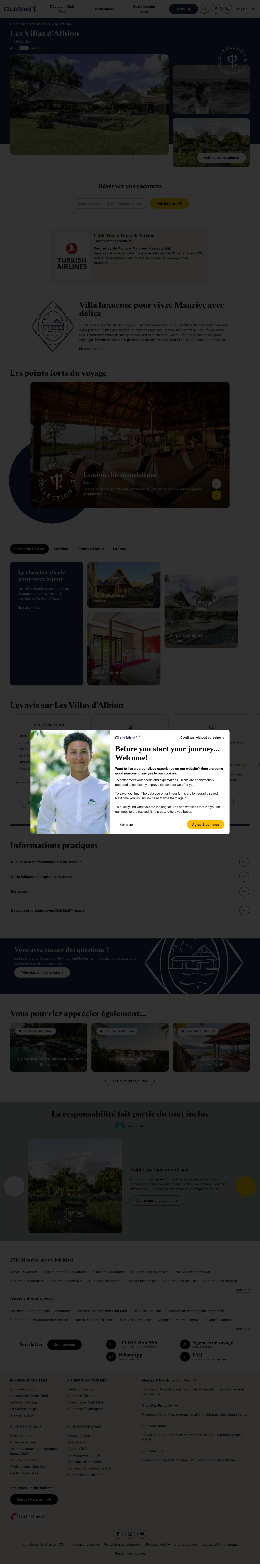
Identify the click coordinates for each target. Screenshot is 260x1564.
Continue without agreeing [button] (202, 737)
